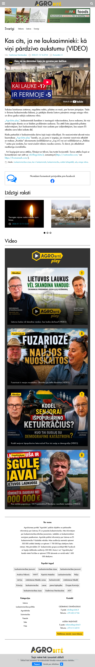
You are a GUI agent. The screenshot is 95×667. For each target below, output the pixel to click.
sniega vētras (83, 162)
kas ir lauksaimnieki (39, 162)
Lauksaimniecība (64, 574)
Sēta (25, 622)
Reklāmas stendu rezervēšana (69, 633)
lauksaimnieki (54, 580)
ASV (69, 590)
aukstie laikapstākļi (67, 162)
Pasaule (25, 618)
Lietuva (28, 29)
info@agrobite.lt (73, 610)
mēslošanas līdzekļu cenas (36, 580)
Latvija (19, 580)
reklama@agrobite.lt (72, 625)
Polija (76, 574)
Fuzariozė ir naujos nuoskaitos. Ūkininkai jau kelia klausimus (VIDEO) (40, 382)
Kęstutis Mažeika (47, 574)
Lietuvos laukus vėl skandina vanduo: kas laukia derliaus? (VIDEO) (38, 321)
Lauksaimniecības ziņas (22, 162)
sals (76, 162)
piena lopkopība (56, 585)
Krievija (19, 585)
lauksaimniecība (53, 162)
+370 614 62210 (73, 628)
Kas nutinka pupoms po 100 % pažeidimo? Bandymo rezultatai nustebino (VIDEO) (45, 503)
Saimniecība (25, 614)
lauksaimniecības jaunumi (70, 569)
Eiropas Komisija (72, 585)
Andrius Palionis (23, 574)
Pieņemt (37, 664)
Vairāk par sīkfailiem (51, 664)
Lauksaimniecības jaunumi (24, 569)
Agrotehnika (25, 610)
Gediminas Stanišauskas (18, 55)
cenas (44, 585)
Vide (25, 626)
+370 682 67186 (73, 613)
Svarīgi (36, 29)
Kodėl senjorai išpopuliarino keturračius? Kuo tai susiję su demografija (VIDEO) (44, 443)
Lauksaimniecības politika (25, 607)
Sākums (21, 29)
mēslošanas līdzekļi (70, 580)
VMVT (35, 574)
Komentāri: (57, 55)
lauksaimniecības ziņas (33, 590)
